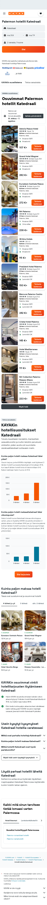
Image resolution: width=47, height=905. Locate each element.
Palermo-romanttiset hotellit (18, 835)
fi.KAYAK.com (9, 857)
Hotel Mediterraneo (28, 349)
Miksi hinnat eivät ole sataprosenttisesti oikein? (20, 897)
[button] (4, 13)
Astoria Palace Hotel (28, 128)
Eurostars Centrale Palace (31, 184)
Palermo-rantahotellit (15, 839)
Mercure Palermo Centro (30, 294)
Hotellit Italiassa (7, 860)
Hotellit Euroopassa (32, 857)
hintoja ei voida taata (18, 881)
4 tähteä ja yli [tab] (9, 603)
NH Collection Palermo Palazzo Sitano (29, 378)
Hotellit (19, 857)
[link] (23, 574)
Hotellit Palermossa (35, 860)
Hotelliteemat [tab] (11, 820)
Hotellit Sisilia (20, 860)
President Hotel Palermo (30, 266)
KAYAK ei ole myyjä (12, 888)
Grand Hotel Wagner (28, 156)
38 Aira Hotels (25, 239)
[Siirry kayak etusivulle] (16, 13)
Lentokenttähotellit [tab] (29, 820)
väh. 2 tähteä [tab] (38, 603)
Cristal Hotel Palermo (29, 321)
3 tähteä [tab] (23, 603)
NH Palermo (24, 211)
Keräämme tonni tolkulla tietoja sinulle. (20, 892)
